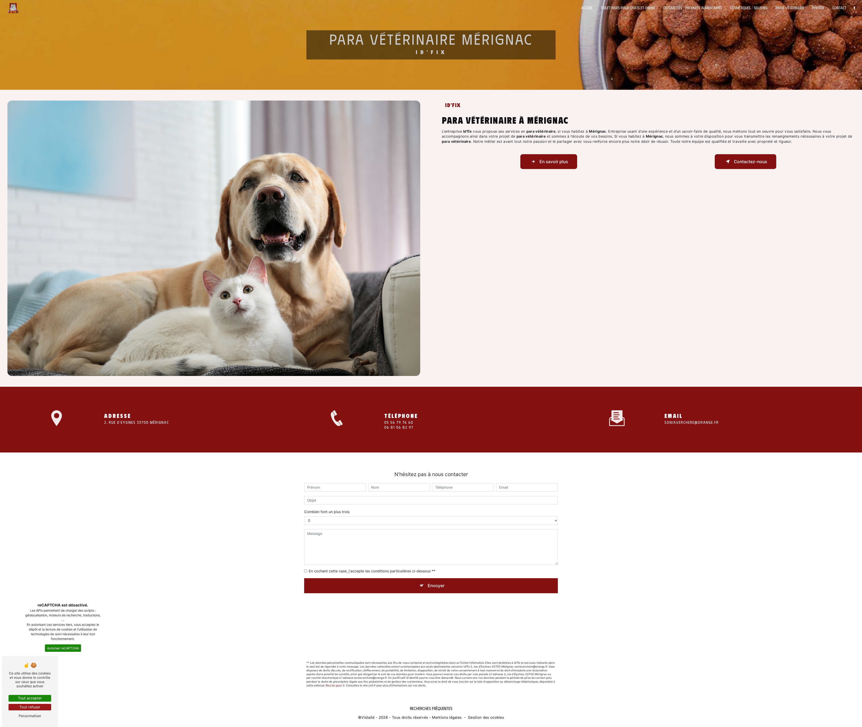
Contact (839, 8)
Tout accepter (30, 698)
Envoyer (436, 585)
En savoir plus (553, 161)
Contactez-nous (750, 161)
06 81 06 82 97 (398, 427)
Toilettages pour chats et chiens (628, 8)
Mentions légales (447, 717)
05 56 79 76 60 (398, 422)
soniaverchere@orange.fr (691, 422)
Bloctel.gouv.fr (335, 685)
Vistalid (368, 717)
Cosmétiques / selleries (748, 8)
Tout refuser (30, 707)
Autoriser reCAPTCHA (63, 648)
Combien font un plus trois (327, 512)
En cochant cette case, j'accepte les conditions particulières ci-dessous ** (372, 571)
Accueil (587, 8)
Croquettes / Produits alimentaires (692, 8)
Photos (818, 8)
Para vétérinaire (790, 8)
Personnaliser (30, 716)
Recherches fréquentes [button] (431, 708)
